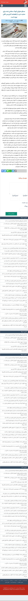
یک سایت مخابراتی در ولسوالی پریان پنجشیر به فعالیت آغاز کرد (14, 318)
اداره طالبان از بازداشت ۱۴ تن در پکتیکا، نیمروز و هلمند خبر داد (14, 298)
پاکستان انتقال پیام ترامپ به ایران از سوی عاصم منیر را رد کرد (14, 274)
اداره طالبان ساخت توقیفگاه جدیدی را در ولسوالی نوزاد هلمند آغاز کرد (14, 305)
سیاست (20, 580)
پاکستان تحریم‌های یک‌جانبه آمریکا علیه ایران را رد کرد (16, 221)
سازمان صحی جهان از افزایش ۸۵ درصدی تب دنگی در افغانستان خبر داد (16, 314)
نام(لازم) (25, 196)
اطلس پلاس (7, 582)
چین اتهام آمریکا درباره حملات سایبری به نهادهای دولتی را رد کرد (15, 267)
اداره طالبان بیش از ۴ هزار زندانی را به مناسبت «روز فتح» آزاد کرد (14, 301)
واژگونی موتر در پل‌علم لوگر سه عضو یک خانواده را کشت (15, 295)
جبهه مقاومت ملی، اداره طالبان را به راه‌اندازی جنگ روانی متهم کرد (14, 244)
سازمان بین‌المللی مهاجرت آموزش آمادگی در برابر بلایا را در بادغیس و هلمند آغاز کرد (15, 224)
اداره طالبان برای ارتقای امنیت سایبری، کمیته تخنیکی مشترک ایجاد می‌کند (14, 287)
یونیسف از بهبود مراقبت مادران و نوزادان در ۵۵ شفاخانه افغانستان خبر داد (15, 229)
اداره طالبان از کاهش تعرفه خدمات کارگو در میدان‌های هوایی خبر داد (15, 326)
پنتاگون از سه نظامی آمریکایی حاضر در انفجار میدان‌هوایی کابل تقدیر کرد (14, 321)
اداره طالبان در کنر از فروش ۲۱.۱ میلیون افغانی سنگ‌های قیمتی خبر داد (14, 291)
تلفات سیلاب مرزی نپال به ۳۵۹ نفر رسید (19, 232)
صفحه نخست (25, 580)
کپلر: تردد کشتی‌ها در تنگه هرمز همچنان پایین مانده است (15, 264)
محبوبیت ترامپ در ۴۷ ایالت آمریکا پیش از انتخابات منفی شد (14, 258)
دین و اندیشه (7, 580)
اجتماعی (16, 580)
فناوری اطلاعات (20, 582)
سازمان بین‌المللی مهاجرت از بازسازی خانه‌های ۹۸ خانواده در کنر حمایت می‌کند (14, 254)
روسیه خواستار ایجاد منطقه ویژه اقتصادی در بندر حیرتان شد (15, 248)
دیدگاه (2, 580)
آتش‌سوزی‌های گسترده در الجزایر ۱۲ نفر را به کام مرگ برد (15, 261)
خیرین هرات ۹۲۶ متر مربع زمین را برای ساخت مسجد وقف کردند (15, 240)
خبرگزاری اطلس (25, 2)
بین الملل (11, 580)
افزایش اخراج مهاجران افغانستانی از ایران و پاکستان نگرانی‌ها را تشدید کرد (14, 236)
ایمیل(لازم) (15, 196)
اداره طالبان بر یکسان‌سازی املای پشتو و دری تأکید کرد (16, 281)
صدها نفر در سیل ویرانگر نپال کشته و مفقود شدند (17, 271)
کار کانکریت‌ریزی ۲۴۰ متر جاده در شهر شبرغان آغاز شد (16, 283)
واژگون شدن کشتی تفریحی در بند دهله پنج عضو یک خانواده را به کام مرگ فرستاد (14, 310)
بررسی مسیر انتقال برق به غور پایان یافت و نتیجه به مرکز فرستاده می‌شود (15, 277)
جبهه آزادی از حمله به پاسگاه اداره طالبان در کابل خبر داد (15, 251)
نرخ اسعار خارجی (13, 582)
